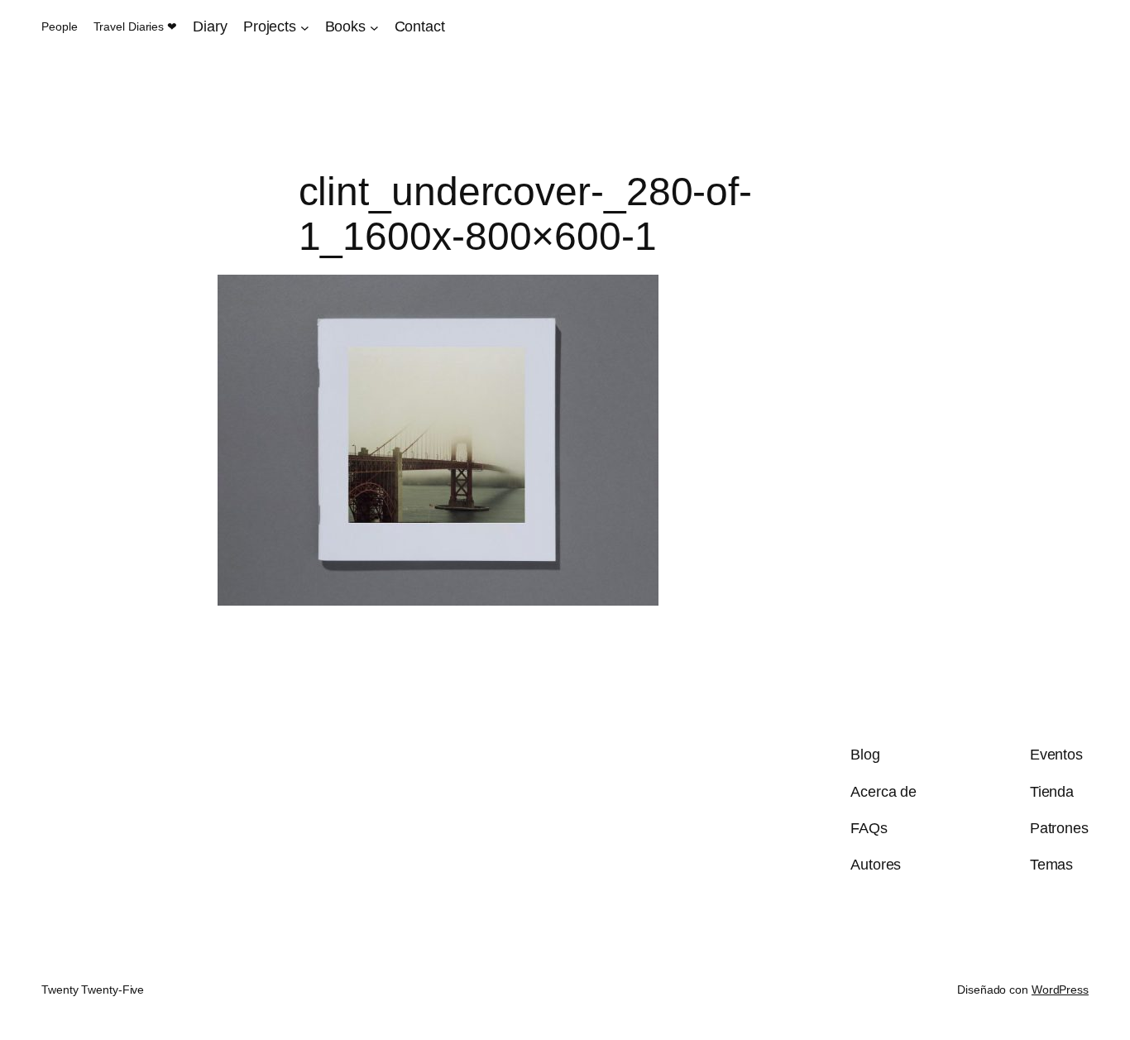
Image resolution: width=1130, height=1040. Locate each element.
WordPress (1060, 989)
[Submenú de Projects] (304, 26)
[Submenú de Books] (374, 26)
